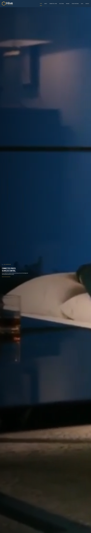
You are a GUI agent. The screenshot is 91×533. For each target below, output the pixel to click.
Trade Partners (75, 3)
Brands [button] (67, 3)
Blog (82, 3)
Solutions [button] (61, 3)
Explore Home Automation (6, 276)
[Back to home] (7, 3)
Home (41, 3)
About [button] (45, 3)
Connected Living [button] (53, 3)
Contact (87, 3)
